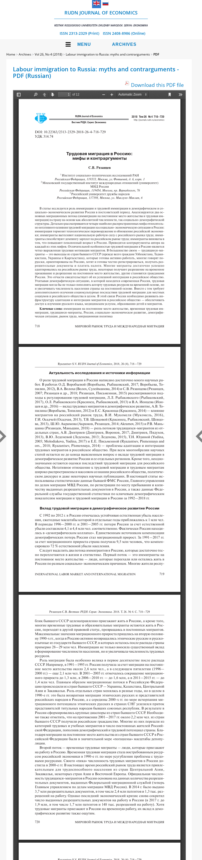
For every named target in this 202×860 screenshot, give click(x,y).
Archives (124, 44)
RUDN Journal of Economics (101, 18)
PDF (156, 54)
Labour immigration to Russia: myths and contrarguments (108, 54)
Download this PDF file (157, 84)
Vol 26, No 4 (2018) (48, 54)
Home (10, 54)
